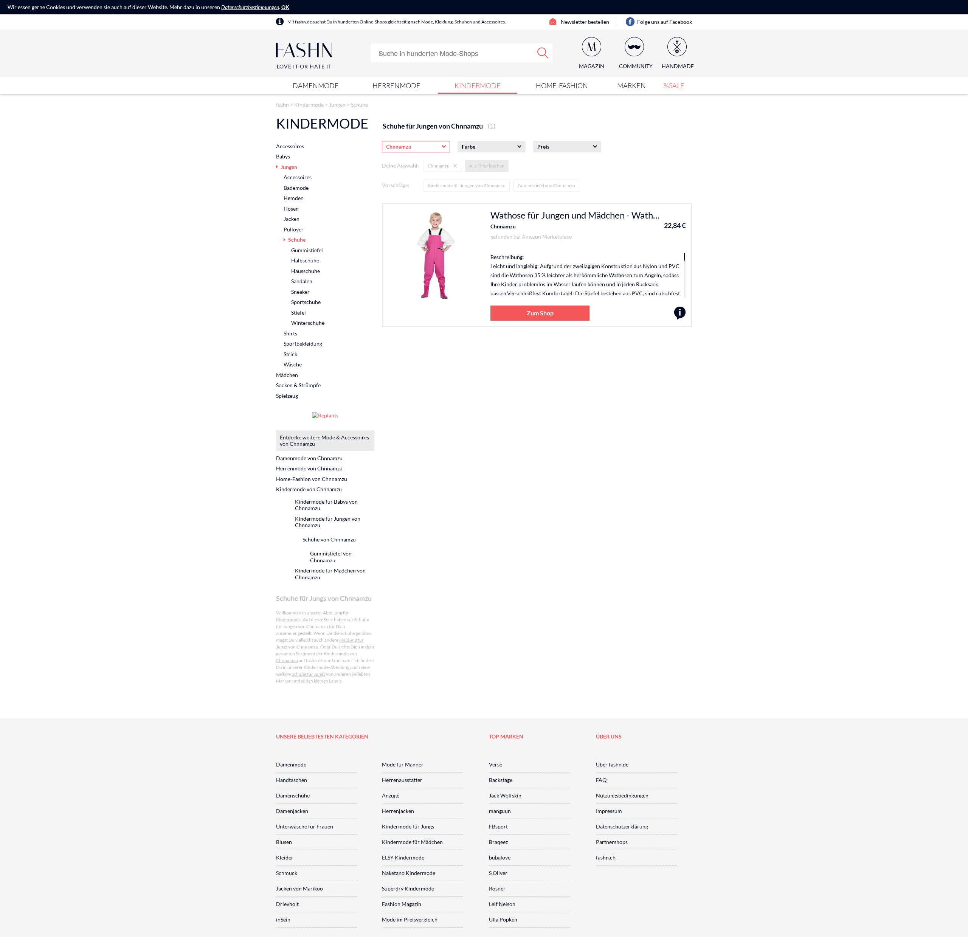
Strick (290, 354)
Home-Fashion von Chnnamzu (311, 479)
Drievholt (287, 904)
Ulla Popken (503, 919)
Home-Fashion (562, 85)
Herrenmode (396, 85)
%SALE (674, 85)
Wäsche (293, 364)
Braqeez (498, 842)
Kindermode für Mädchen (412, 842)
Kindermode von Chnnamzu (309, 489)
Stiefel (298, 312)
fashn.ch (606, 857)
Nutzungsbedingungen (622, 795)
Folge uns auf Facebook (664, 22)
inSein (283, 919)
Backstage (500, 780)
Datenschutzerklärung (622, 826)
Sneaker (300, 292)
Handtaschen (291, 780)
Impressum (609, 811)
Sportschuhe (306, 302)
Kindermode (478, 85)
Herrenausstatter (402, 780)
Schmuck (286, 873)
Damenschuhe (293, 795)
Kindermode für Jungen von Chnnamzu (467, 185)
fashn (282, 104)
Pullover (294, 229)
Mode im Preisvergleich (409, 919)
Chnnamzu (503, 226)
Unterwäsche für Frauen (304, 826)
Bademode (296, 188)
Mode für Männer (403, 764)
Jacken (291, 219)
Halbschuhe (305, 260)
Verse (495, 764)
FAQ (601, 780)
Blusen (284, 842)
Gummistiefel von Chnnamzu (546, 185)
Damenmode (316, 85)
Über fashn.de (612, 764)
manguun (500, 811)
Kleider (284, 857)
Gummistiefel (307, 250)
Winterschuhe (307, 323)
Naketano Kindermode (408, 873)
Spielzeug (287, 395)
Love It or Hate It (304, 66)
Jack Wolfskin (505, 795)
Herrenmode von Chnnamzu (309, 468)
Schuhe (359, 104)
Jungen (337, 104)
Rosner (497, 888)
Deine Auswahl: (400, 165)
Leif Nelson (502, 904)
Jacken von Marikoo (299, 888)
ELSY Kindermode (403, 857)
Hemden (294, 198)
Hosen (291, 208)
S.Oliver (498, 873)
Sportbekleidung (303, 343)
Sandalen (301, 281)
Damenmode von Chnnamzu (309, 458)
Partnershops (612, 842)
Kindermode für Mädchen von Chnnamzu (330, 573)
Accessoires (290, 146)
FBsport (498, 826)
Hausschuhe (305, 271)
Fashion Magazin (401, 904)
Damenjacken (292, 811)
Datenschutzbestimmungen (250, 7)
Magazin (591, 66)
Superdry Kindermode (408, 888)
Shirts (290, 333)
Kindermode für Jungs (408, 826)
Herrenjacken (398, 811)
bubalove (499, 857)
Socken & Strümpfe (298, 385)
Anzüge (390, 795)
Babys (283, 156)
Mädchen (287, 375)
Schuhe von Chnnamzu (329, 539)
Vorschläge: (396, 185)
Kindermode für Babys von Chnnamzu (326, 505)
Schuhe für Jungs (308, 674)
